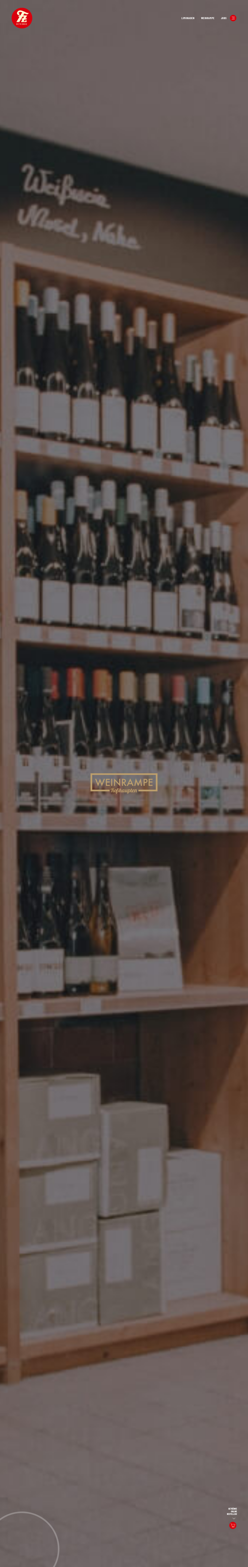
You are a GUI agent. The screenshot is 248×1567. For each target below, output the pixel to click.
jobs (224, 18)
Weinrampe (208, 18)
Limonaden (188, 18)
